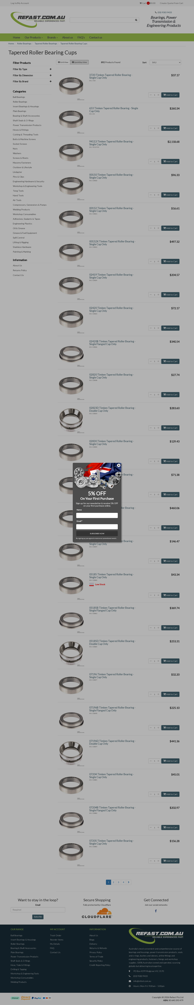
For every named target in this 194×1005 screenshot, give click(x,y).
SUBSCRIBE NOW (97, 533)
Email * (79, 521)
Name (79, 510)
